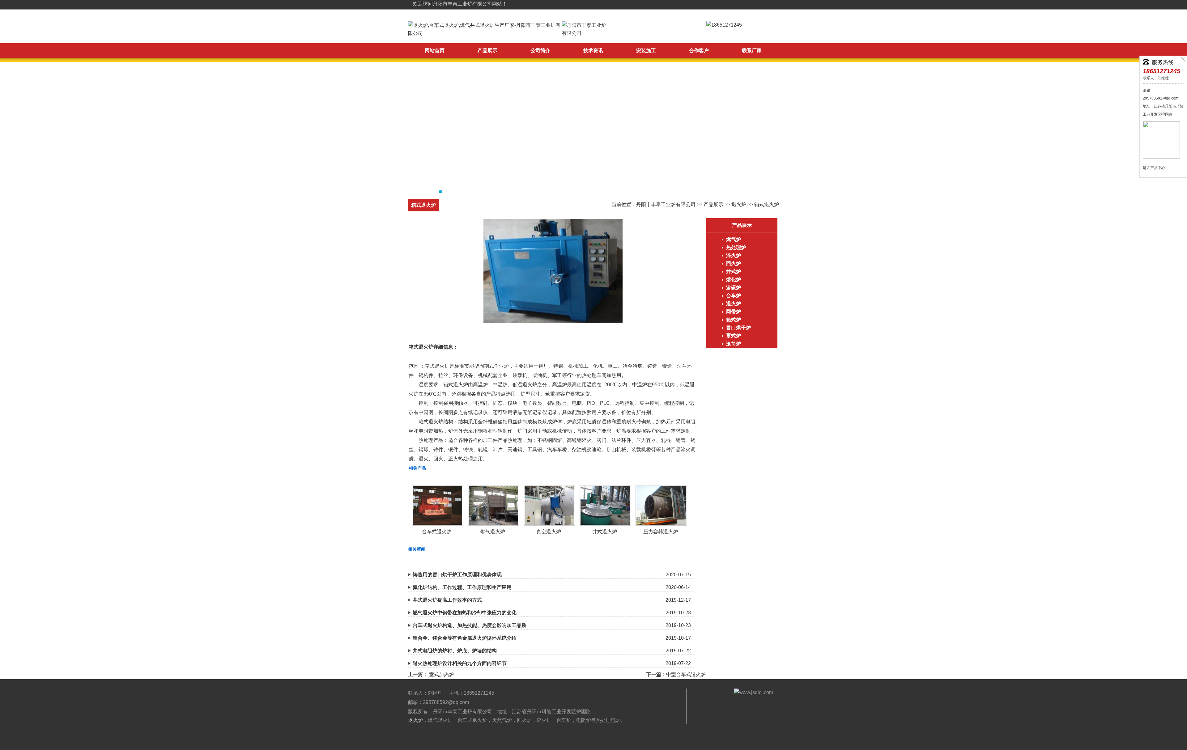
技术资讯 (593, 50)
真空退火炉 (548, 531)
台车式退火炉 (437, 531)
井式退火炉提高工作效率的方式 (447, 600)
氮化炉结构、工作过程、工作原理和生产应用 (462, 587)
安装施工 (646, 50)
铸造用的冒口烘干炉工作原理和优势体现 (457, 574)
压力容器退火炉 (660, 531)
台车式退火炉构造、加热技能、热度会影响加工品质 (469, 625)
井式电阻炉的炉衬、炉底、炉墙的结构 (455, 650)
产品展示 (487, 50)
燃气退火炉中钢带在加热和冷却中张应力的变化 (465, 612)
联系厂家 (752, 50)
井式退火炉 (604, 531)
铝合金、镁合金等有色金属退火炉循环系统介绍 (465, 638)
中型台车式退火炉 (686, 674)
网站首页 (435, 50)
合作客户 (699, 50)
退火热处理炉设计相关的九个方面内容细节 (460, 663)
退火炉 (738, 204)
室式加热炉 (441, 674)
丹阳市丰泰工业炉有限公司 (666, 204)
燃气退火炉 (492, 531)
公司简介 (540, 50)
